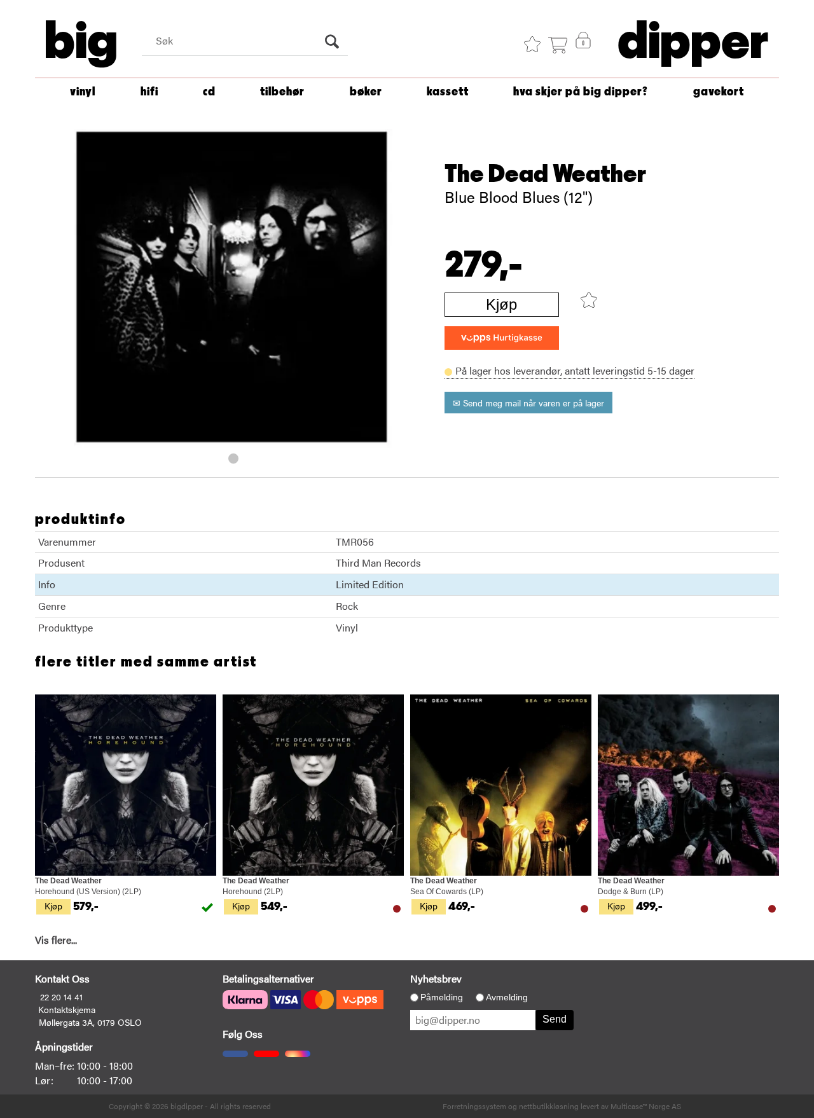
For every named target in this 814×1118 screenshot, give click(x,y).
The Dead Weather (546, 174)
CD (209, 92)
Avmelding (507, 997)
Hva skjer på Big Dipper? (580, 92)
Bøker (366, 92)
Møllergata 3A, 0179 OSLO (90, 1022)
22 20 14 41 (61, 996)
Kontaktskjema (66, 1009)
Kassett (448, 92)
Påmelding (441, 997)
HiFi (149, 92)
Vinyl (82, 92)
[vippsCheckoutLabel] (502, 338)
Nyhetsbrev (436, 978)
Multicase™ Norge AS (645, 1106)
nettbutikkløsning (549, 1106)
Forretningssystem (474, 1106)
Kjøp (501, 304)
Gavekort (718, 92)
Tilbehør (282, 92)
